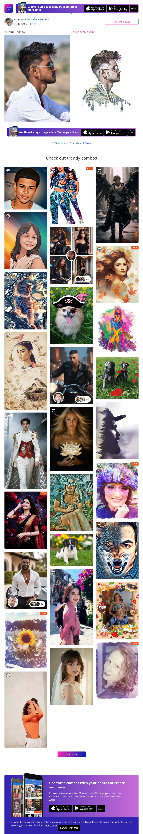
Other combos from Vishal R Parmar (73, 143)
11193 (37, 24)
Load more (71, 754)
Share (122, 21)
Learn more (51, 825)
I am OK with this (69, 827)
